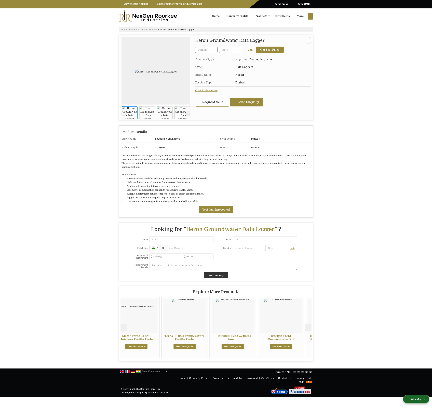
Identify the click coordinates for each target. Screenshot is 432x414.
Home (216, 16)
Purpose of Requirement (142, 256)
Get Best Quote (146, 346)
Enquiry (299, 378)
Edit (250, 50)
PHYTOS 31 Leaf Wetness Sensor (194, 337)
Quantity (227, 248)
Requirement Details (142, 266)
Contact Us (284, 378)
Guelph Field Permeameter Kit (242, 337)
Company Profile (237, 16)
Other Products (149, 29)
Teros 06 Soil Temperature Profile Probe (146, 337)
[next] (188, 113)
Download (252, 378)
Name (145, 239)
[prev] (124, 113)
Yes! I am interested (216, 209)
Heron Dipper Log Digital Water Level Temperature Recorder (290, 339)
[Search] (310, 16)
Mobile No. (142, 248)
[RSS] (309, 381)
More (300, 16)
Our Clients (282, 16)
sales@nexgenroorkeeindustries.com (179, 4)
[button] (136, 4)
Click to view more (206, 90)
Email (228, 239)
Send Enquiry (248, 102)
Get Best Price (269, 49)
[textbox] (230, 50)
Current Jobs (234, 378)
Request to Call (213, 102)
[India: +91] (154, 248)
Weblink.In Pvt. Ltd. (158, 392)
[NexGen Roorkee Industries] (148, 16)
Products (261, 16)
